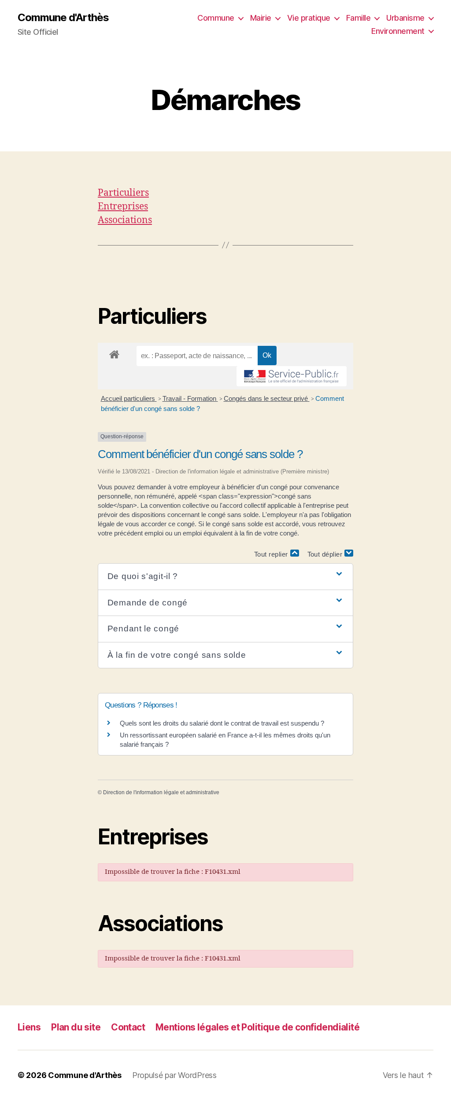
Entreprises (123, 207)
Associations (125, 220)
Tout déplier (326, 554)
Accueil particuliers (129, 398)
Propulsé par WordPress (174, 1075)
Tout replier (272, 554)
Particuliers (123, 193)
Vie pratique (308, 17)
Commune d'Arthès (63, 17)
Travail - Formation (190, 398)
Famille (358, 17)
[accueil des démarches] (114, 353)
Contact (128, 1027)
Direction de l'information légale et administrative (161, 792)
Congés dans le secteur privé (267, 398)
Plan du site (75, 1027)
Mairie (260, 17)
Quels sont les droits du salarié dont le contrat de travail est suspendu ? (222, 723)
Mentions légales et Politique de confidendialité (257, 1027)
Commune (215, 17)
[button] (225, 577)
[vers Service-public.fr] (292, 376)
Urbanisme (405, 17)
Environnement (398, 31)
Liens (29, 1027)
